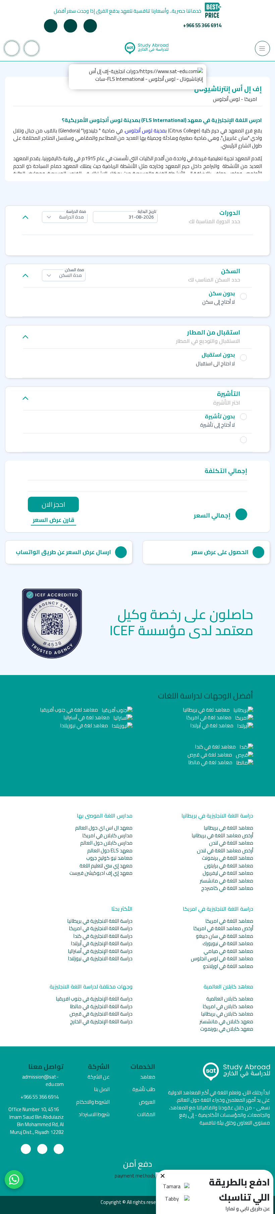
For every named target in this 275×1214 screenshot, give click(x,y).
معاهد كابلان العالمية (229, 999)
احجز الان (53, 504)
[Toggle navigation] (262, 48)
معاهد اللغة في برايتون (228, 865)
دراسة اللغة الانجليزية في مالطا (101, 1006)
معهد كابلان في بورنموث (226, 1029)
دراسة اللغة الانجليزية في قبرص (100, 1014)
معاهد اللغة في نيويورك (228, 943)
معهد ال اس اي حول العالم (103, 828)
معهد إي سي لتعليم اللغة (105, 865)
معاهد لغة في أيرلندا (212, 725)
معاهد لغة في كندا (216, 746)
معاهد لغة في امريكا (209, 717)
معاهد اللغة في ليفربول (228, 873)
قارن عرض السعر (53, 520)
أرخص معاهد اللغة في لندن (225, 850)
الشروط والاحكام (93, 1102)
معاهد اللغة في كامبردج (227, 888)
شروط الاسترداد (94, 1114)
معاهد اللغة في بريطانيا (228, 828)
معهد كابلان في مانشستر (226, 1021)
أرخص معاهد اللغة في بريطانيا (222, 835)
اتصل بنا (102, 1089)
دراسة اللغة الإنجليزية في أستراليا (100, 951)
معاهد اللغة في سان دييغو (224, 936)
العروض (147, 1102)
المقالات (146, 1114)
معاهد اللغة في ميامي (228, 951)
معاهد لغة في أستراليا (87, 717)
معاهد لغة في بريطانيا (207, 710)
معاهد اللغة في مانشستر (226, 881)
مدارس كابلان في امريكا (107, 835)
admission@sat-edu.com (43, 1080)
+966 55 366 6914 (202, 25)
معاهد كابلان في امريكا (228, 1006)
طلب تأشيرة (143, 1089)
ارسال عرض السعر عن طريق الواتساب (63, 552)
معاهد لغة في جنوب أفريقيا (69, 710)
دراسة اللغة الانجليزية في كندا (102, 936)
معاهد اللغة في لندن (231, 843)
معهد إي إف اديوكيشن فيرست (100, 873)
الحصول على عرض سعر (220, 552)
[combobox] (125, 217)
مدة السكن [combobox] (70, 275)
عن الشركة (99, 1077)
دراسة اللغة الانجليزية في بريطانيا (99, 921)
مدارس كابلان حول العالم (106, 843)
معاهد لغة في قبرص (210, 755)
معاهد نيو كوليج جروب (109, 858)
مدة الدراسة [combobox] (71, 217)
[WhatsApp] (14, 1179)
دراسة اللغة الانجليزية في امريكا (100, 928)
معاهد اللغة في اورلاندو (228, 966)
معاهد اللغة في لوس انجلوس (222, 958)
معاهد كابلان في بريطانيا (227, 1014)
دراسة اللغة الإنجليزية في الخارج (101, 1021)
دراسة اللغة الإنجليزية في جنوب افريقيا (94, 999)
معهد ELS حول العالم (109, 850)
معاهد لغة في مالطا (210, 762)
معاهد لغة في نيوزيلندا (84, 725)
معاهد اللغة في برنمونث (227, 858)
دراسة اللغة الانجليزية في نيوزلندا (100, 958)
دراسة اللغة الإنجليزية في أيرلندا (101, 943)
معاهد (147, 1077)
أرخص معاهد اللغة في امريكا (223, 928)
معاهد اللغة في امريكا (229, 921)
